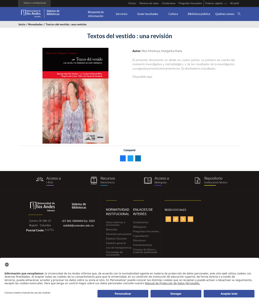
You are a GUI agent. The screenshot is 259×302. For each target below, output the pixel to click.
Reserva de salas (149, 3)
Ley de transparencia (118, 247)
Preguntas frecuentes (190, 3)
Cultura (173, 13)
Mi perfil (234, 3)
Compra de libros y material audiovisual (145, 250)
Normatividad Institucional (116, 212)
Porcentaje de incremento (114, 253)
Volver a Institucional (35, 3)
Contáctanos (169, 3)
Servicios (121, 13)
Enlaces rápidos (214, 3)
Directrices (139, 240)
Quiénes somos (224, 13)
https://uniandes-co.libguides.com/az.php (102, 181)
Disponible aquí (142, 76)
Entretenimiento (142, 245)
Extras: (133, 3)
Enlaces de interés (143, 212)
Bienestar (111, 229)
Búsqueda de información (96, 14)
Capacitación (141, 236)
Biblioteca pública (199, 13)
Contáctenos (140, 222)
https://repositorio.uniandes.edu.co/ (211, 181)
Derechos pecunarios (119, 234)
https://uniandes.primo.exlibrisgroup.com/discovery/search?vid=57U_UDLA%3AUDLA (48, 181)
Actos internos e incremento (115, 223)
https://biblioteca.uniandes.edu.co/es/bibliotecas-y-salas (157, 181)
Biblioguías (139, 226)
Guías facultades (147, 13)
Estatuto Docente (116, 238)
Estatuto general (116, 243)
